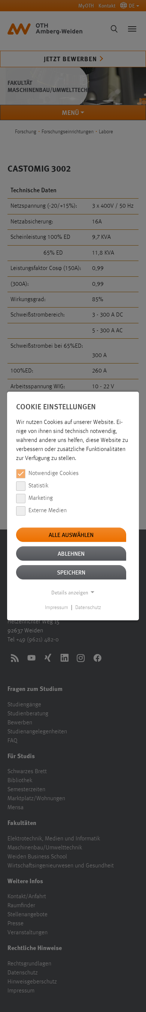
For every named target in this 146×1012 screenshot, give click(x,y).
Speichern (71, 572)
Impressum (56, 607)
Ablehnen (71, 553)
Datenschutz (88, 607)
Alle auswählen (71, 534)
